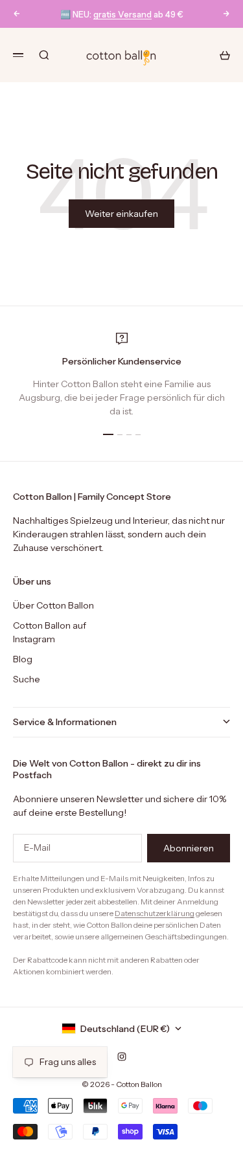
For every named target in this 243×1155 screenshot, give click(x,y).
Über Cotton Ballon (53, 605)
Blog (22, 659)
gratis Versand (122, 14)
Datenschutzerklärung (154, 913)
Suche (26, 679)
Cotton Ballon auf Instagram (49, 632)
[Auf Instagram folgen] (122, 1056)
